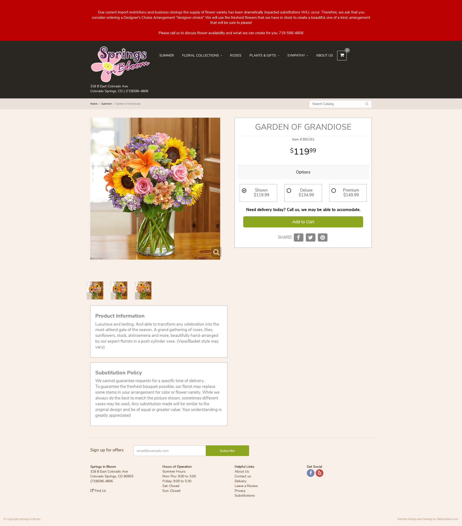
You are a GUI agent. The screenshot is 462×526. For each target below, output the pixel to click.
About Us (324, 55)
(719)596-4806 (137, 91)
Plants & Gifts (263, 55)
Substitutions (245, 495)
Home (93, 104)
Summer (166, 55)
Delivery (240, 481)
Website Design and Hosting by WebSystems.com (427, 519)
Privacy (240, 490)
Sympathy (296, 55)
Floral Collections (200, 55)
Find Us (100, 490)
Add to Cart (303, 221)
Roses (235, 55)
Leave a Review (246, 486)
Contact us (243, 476)
